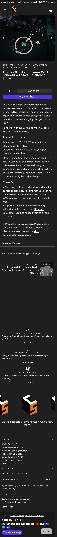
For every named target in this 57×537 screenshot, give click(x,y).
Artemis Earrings (22, 131)
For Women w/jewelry (20, 65)
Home (5, 65)
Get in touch (7, 507)
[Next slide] (51, 38)
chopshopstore (17, 515)
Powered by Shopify (34, 515)
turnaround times (16, 227)
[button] (5, 9)
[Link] (27, 2)
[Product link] (27, 269)
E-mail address (10, 479)
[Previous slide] (4, 38)
